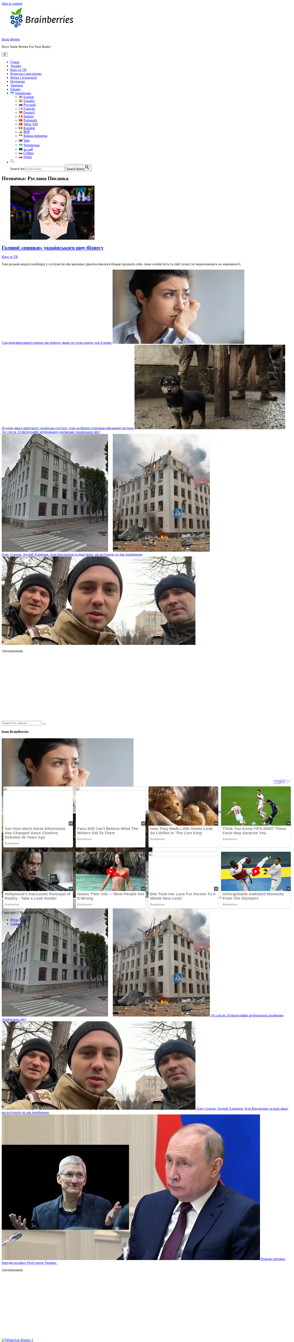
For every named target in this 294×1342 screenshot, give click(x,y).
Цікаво (15, 89)
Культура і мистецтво (26, 73)
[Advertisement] (131, 687)
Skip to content (12, 3)
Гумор (14, 62)
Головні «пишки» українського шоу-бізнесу (53, 247)
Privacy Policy (20, 920)
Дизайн (15, 66)
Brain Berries (11, 39)
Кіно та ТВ (18, 70)
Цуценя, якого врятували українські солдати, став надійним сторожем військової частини (68, 428)
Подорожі (17, 81)
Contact (15, 924)
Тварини (16, 85)
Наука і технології (23, 77)
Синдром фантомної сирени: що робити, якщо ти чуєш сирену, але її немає (57, 342)
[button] (12, 162)
